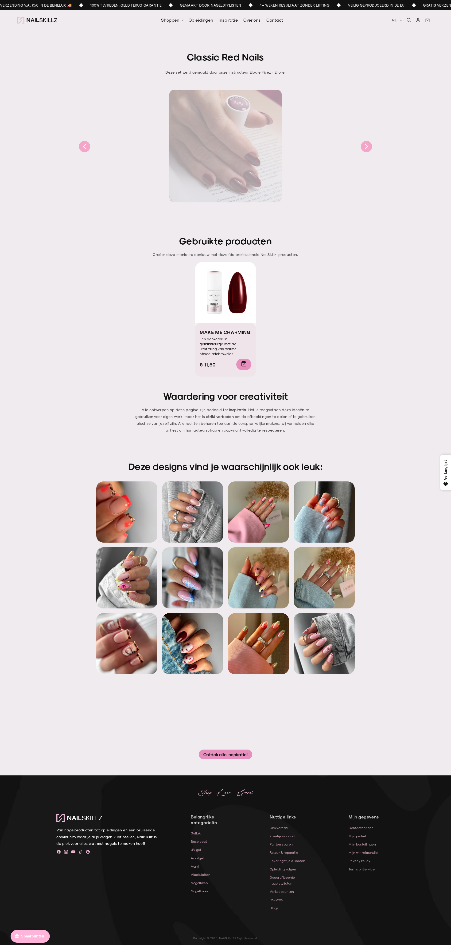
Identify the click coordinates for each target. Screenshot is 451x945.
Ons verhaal (279, 828)
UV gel (196, 850)
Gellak (196, 833)
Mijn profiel (357, 836)
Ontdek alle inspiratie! (225, 754)
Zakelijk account (283, 836)
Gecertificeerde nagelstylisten (282, 880)
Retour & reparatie (284, 852)
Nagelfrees (199, 891)
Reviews (276, 900)
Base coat (199, 841)
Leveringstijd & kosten (287, 861)
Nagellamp (199, 883)
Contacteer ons (361, 828)
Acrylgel (197, 858)
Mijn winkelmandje (363, 852)
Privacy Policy (359, 861)
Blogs (274, 908)
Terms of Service (362, 869)
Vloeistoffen (200, 875)
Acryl (195, 866)
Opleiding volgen (283, 869)
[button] (408, 20)
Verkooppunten (282, 891)
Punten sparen (281, 844)
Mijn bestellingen (362, 844)
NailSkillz (225, 938)
